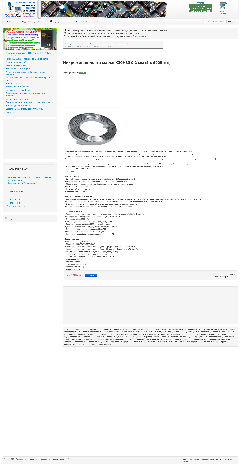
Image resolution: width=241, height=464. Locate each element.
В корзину (92, 275)
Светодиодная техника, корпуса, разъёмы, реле (29, 102)
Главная (12, 21)
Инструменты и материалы (19, 68)
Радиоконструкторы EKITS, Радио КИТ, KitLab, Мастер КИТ (28, 54)
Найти (230, 21)
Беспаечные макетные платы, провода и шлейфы (25, 94)
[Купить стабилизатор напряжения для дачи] (30, 38)
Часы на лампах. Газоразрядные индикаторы (28, 58)
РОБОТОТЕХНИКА (15, 83)
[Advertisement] (29, 139)
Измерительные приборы (18, 86)
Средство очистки (16, 205)
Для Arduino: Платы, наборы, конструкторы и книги (28, 79)
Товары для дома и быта (18, 89)
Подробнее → (140, 36)
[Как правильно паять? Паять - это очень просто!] (14, 218)
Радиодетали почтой (61, 21)
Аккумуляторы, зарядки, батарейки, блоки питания (26, 73)
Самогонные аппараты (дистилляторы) (25, 108)
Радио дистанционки (16, 65)
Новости (10, 111)
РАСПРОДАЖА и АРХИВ (18, 105)
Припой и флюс (15, 202)
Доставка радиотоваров (34, 21)
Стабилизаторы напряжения (90, 21)
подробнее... (70, 171)
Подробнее (219, 274)
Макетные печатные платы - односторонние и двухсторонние (29, 178)
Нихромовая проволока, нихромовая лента (108, 43)
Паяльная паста (15, 199)
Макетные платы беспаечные (21, 183)
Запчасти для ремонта (17, 98)
